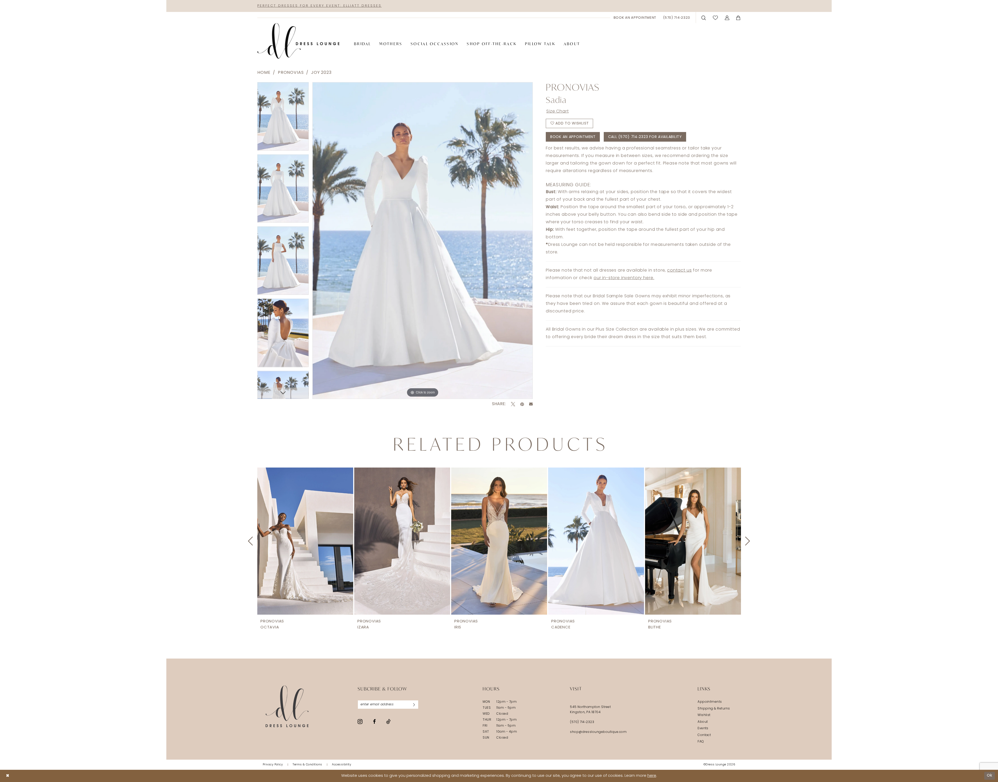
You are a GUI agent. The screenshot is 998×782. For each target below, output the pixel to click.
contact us (679, 270)
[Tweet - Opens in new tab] (513, 404)
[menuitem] (635, 17)
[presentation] (305, 541)
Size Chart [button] (557, 111)
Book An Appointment (573, 137)
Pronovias (291, 73)
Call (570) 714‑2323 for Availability (645, 137)
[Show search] (704, 17)
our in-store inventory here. (624, 278)
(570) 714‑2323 (582, 722)
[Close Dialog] (7, 775)
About (703, 722)
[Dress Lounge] (287, 706)
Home (263, 73)
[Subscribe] (414, 704)
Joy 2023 (321, 73)
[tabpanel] (283, 118)
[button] (727, 17)
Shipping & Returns (714, 708)
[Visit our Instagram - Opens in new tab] (360, 721)
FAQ (701, 741)
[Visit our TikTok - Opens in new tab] (388, 721)
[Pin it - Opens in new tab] (522, 404)
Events (703, 728)
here (651, 776)
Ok (989, 776)
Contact (704, 735)
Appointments (710, 702)
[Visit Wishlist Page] (715, 17)
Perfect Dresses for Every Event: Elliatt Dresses (319, 6)
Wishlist (704, 715)
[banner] (298, 41)
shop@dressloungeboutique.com (598, 732)
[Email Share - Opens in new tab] (531, 404)
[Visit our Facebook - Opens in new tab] (374, 721)
